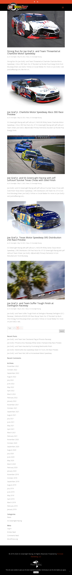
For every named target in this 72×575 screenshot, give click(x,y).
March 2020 (11, 464)
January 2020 (11, 471)
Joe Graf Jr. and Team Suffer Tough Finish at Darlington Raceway (30, 304)
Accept (36, 572)
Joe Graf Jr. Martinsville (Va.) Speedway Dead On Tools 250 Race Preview (32, 350)
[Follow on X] (37, 2)
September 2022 (13, 373)
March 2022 (11, 394)
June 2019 (10, 492)
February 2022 (12, 398)
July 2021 (10, 419)
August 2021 (11, 415)
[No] (70, 571)
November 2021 (13, 405)
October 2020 (12, 443)
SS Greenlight (12, 57)
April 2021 (10, 429)
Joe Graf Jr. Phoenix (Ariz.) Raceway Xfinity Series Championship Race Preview (34, 343)
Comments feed (13, 535)
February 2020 (12, 467)
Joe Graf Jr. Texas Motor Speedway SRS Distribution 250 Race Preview (34, 238)
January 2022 (11, 401)
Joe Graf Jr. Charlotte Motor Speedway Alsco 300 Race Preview (35, 113)
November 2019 (13, 474)
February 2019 (12, 506)
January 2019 (11, 509)
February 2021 (12, 436)
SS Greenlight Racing (36, 57)
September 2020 (13, 446)
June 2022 (10, 384)
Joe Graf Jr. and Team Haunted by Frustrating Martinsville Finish (29, 346)
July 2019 (10, 488)
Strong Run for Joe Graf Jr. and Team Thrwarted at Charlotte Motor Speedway (33, 52)
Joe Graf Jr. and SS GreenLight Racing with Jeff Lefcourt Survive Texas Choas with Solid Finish (31, 179)
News (28, 57)
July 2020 (10, 453)
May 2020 (10, 460)
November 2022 (13, 366)
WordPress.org (12, 539)
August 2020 (11, 450)
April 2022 (10, 391)
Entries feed (11, 532)
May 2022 (10, 387)
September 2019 (13, 481)
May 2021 (10, 426)
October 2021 (12, 408)
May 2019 (10, 495)
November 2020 (13, 439)
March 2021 (11, 432)
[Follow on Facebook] (34, 2)
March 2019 (11, 502)
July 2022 (10, 380)
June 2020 (10, 457)
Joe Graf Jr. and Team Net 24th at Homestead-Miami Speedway (29, 353)
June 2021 (10, 422)
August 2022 (11, 377)
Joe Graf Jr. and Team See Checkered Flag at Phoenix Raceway (29, 339)
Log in (9, 528)
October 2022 (12, 370)
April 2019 (10, 499)
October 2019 (12, 478)
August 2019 (11, 485)
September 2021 (13, 412)
